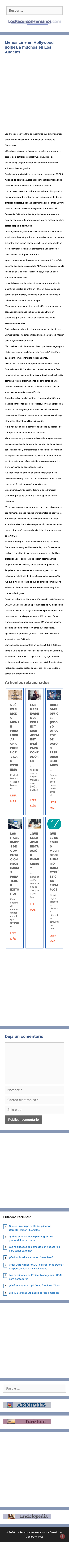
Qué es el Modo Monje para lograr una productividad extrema (31, 1238)
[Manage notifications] (62, 1536)
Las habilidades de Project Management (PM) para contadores (35, 1277)
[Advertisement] (34, 95)
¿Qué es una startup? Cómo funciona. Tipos (34, 1285)
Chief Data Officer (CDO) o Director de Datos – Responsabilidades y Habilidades (36, 1266)
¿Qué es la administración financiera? (34, 851)
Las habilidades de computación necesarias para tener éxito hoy (14, 863)
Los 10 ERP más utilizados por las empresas (34, 1292)
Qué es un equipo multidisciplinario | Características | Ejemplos (30, 1228)
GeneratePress (34, 1536)
